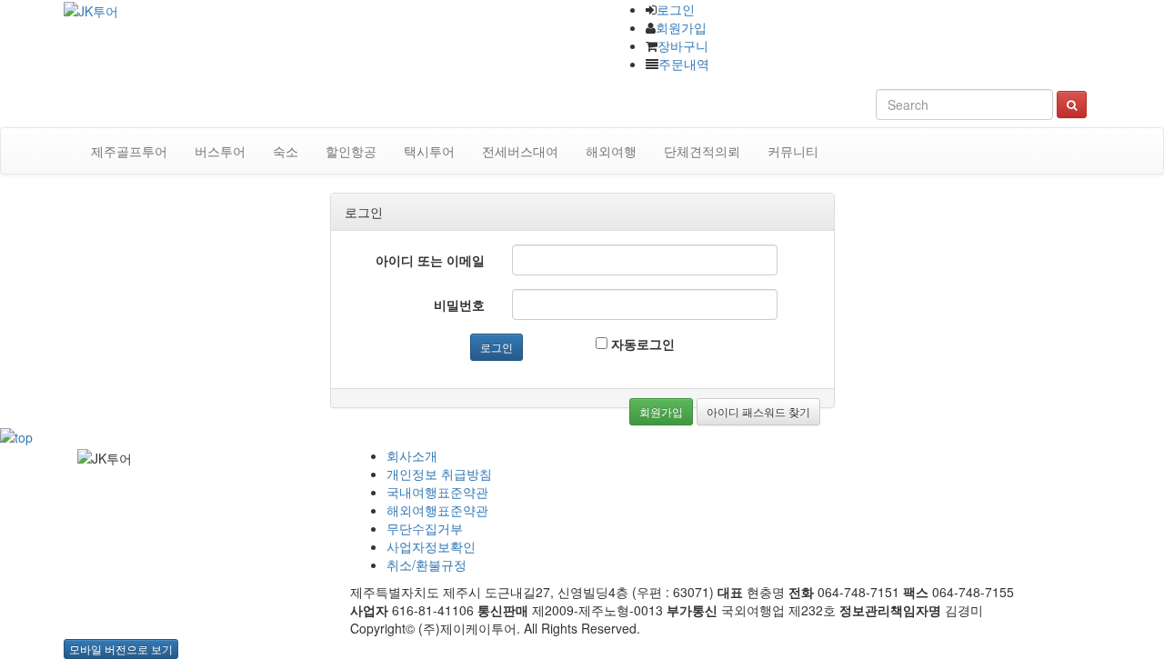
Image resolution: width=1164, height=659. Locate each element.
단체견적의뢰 (702, 151)
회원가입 (681, 27)
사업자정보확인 (431, 546)
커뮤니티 (793, 151)
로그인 (676, 9)
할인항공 (351, 151)
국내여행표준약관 (437, 492)
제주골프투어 (129, 151)
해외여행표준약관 (437, 510)
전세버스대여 (520, 151)
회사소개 (411, 455)
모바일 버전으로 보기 (121, 648)
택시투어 (429, 151)
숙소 (285, 151)
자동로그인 (641, 343)
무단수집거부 (424, 528)
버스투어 (220, 151)
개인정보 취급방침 (439, 473)
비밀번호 (459, 304)
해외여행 (611, 151)
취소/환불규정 (426, 564)
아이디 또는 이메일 (430, 260)
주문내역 (683, 64)
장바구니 (682, 45)
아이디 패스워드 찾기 (758, 411)
